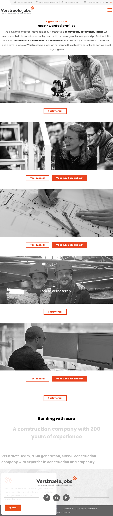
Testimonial (55, 111)
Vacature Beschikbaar (69, 178)
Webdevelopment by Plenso (56, 512)
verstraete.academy (48, 2)
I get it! (13, 507)
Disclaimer (68, 508)
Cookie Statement (88, 508)
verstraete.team (24, 2)
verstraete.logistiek (96, 2)
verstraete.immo (72, 2)
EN (111, 2)
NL (107, 2)
